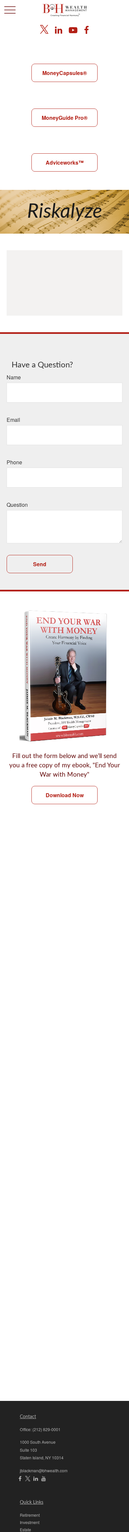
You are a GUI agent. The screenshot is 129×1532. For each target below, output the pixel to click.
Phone (14, 462)
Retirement (30, 1515)
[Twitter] (44, 29)
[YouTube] (73, 29)
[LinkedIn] (58, 29)
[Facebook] (86, 29)
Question (17, 504)
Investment (29, 1522)
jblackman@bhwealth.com (43, 1470)
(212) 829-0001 (46, 1429)
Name (14, 377)
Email (13, 419)
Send (39, 564)
